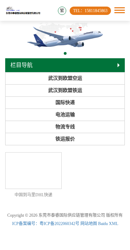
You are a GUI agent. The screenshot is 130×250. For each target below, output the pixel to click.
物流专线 (65, 126)
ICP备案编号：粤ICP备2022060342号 (46, 223)
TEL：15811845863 (90, 10)
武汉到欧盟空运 (65, 78)
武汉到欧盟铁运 (65, 90)
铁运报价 (65, 138)
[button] (65, 53)
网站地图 (88, 223)
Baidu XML (108, 223)
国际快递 (65, 102)
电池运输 (65, 114)
